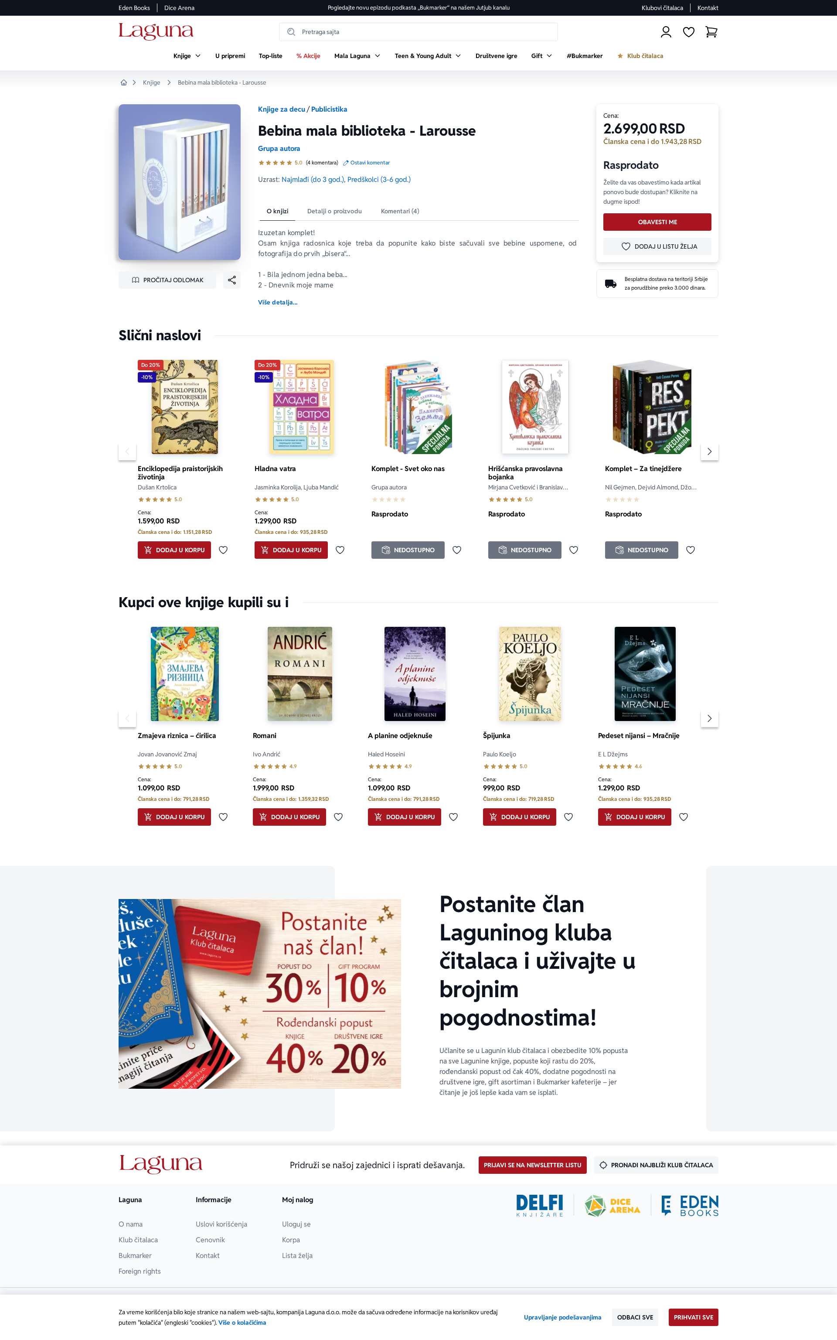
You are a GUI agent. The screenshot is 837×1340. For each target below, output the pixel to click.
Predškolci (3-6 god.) (379, 179)
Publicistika (329, 109)
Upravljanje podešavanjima (563, 1317)
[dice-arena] (612, 1206)
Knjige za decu (281, 109)
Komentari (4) (400, 211)
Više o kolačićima (242, 1322)
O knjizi (277, 211)
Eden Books (134, 8)
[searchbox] (418, 32)
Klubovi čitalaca (662, 8)
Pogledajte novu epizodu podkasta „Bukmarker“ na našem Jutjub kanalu (419, 7)
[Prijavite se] (666, 32)
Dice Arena (179, 8)
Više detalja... (277, 302)
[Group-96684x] (690, 1206)
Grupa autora (279, 148)
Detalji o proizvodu (334, 211)
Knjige (151, 82)
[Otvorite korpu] (711, 32)
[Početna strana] (158, 32)
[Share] (232, 280)
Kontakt (708, 8)
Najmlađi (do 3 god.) (313, 179)
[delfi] (540, 1206)
